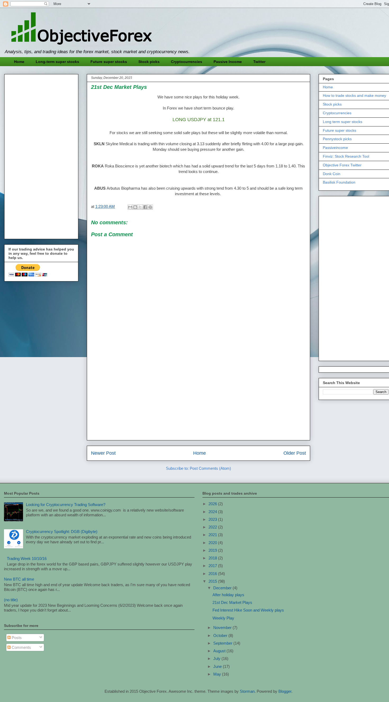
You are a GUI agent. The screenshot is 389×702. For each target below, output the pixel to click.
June (218, 666)
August (220, 651)
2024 (213, 511)
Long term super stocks (342, 122)
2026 (213, 504)
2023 (213, 519)
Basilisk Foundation (339, 182)
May (217, 674)
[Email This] (130, 207)
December (223, 588)
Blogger (284, 691)
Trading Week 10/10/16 (27, 558)
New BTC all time (19, 579)
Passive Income (228, 62)
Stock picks (149, 62)
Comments (21, 647)
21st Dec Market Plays (232, 602)
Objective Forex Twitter (342, 165)
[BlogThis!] (135, 207)
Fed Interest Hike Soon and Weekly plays (248, 610)
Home (19, 62)
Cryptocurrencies (186, 62)
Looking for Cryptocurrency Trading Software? (65, 504)
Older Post (294, 453)
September (223, 643)
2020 (213, 542)
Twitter (259, 62)
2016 (213, 573)
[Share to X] (140, 207)
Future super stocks (109, 62)
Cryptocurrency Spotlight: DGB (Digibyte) (61, 531)
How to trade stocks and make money (354, 95)
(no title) (11, 600)
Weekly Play (223, 618)
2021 (213, 534)
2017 (213, 565)
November (223, 627)
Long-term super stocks (57, 62)
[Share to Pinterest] (150, 207)
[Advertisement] (198, 399)
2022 (213, 527)
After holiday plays (228, 594)
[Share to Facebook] (145, 207)
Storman (247, 691)
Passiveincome (335, 147)
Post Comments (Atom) (210, 468)
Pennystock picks (337, 139)
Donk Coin (331, 174)
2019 (213, 550)
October (220, 635)
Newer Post (103, 453)
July (217, 658)
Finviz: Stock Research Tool (346, 156)
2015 (213, 581)
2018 (213, 558)
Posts (16, 637)
